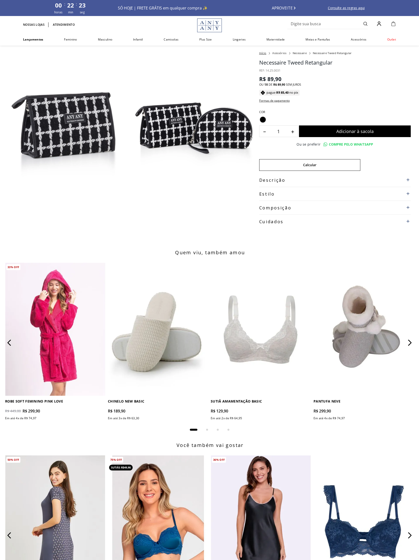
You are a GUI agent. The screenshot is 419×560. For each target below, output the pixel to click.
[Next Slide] (409, 350)
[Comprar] (355, 131)
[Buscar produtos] (365, 24)
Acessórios (279, 53)
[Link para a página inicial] (262, 53)
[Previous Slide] (9, 350)
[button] (262, 119)
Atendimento (64, 25)
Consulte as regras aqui (346, 8)
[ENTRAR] (380, 24)
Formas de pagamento (274, 101)
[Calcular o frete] (385, 165)
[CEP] (309, 161)
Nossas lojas (34, 25)
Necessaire (300, 53)
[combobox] (327, 23)
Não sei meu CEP (270, 176)
